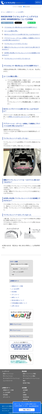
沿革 (24, 392)
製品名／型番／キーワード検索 (19, 264)
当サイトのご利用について (9, 406)
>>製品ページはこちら (7, 22)
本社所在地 (26, 397)
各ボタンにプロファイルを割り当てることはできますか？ (22, 34)
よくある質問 (15, 289)
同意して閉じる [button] (27, 409)
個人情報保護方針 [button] (34, 406)
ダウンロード (24, 269)
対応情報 (14, 291)
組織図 (24, 394)
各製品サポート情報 (17, 286)
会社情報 (24, 387)
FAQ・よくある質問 (18, 272)
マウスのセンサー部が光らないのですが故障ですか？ (20, 27)
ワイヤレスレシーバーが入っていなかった (17, 58)
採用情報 (25, 399)
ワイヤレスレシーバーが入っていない (16, 43)
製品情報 (15, 269)
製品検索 (27, 6)
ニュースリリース (7, 380)
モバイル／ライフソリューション (19, 336)
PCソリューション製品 (29, 376)
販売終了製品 (26, 383)
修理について (15, 297)
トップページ (5, 371)
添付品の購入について (18, 300)
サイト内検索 (18, 6)
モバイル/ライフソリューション (11, 378)
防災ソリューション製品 (29, 373)
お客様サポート (14, 281)
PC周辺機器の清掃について (19, 303)
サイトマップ (5, 410)
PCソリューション (15, 330)
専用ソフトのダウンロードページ (19, 116)
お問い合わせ (15, 306)
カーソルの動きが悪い (11, 31)
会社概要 (25, 390)
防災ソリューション (15, 324)
